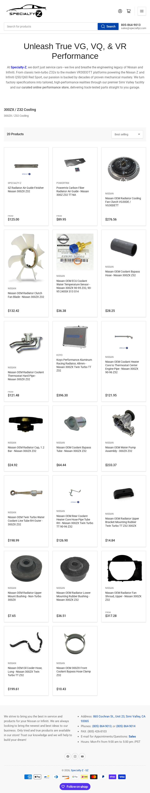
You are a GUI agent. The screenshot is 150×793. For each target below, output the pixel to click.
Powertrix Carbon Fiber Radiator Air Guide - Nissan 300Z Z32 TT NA (72, 191)
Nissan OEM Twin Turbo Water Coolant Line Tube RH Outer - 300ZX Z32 (26, 521)
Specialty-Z (14, 183)
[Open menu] (142, 11)
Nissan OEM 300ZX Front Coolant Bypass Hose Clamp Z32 (73, 671)
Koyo (59, 355)
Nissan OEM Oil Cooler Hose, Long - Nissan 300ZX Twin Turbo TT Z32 (25, 671)
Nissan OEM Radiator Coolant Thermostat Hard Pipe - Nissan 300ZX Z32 (26, 376)
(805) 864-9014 (125, 726)
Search (110, 26)
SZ (86, 770)
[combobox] (61, 26)
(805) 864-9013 (101, 726)
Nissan (109, 193)
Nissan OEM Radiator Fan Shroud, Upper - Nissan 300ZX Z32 (123, 596)
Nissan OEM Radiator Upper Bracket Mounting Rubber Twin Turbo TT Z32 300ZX (122, 522)
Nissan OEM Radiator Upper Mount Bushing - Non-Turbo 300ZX (25, 596)
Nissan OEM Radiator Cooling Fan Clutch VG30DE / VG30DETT (123, 202)
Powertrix (62, 183)
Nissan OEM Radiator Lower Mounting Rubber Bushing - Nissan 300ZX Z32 (73, 596)
